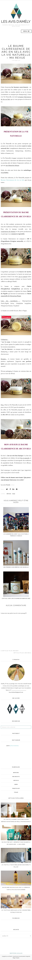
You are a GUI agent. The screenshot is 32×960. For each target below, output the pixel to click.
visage (16, 792)
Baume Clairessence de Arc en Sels (12, 180)
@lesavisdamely (14, 745)
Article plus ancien (22, 652)
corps (13, 494)
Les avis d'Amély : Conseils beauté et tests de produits (15, 956)
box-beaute (16, 776)
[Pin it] (16, 489)
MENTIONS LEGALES (16, 953)
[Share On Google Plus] (13, 489)
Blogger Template (16, 957)
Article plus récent (10, 650)
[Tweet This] (7, 489)
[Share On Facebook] (10, 489)
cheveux (9, 494)
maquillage (16, 788)
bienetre (16, 772)
